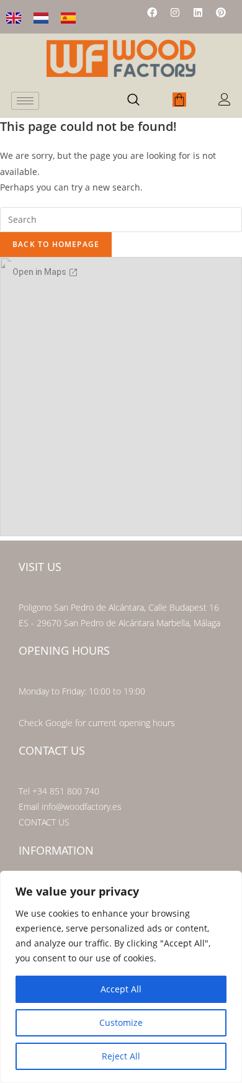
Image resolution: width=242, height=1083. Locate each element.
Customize (121, 1022)
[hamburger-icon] (25, 101)
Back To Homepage (55, 244)
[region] (121, 977)
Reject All (121, 1056)
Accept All (121, 989)
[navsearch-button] (133, 100)
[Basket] (179, 99)
